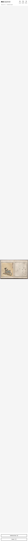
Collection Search (10, 4)
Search (23, 2)
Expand (13, 539)
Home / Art (3, 4)
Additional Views (13, 535)
